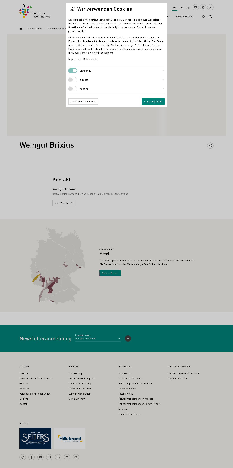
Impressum (74, 59)
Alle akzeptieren (153, 101)
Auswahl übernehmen (83, 101)
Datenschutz (90, 59)
